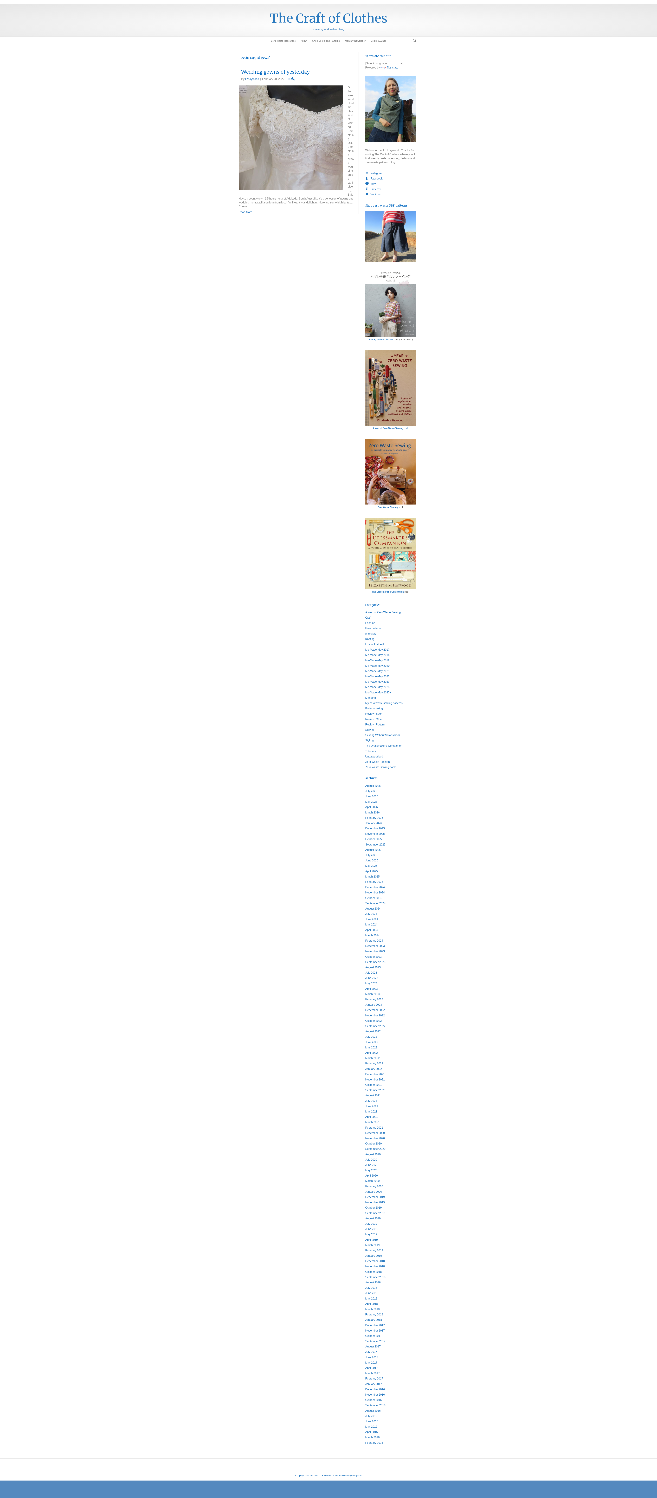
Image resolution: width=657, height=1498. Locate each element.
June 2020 (371, 1165)
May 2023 (371, 983)
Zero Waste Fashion (377, 761)
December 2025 (375, 828)
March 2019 (372, 1245)
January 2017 (373, 1384)
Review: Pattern (375, 724)
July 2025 (371, 855)
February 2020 (374, 1186)
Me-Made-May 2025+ (378, 692)
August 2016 (373, 1410)
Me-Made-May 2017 (377, 649)
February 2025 (374, 881)
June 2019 (371, 1229)
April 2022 (371, 1052)
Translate (392, 67)
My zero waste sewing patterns (384, 703)
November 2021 (375, 1079)
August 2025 (373, 849)
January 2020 (373, 1191)
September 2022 (375, 1026)
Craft (368, 617)
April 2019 (371, 1239)
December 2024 (375, 887)
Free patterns (373, 628)
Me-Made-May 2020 (377, 665)
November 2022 (375, 1015)
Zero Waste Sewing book (380, 767)
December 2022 (375, 1010)
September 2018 (375, 1277)
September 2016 (375, 1405)
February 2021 (374, 1127)
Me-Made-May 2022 (377, 676)
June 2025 (371, 860)
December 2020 (375, 1133)
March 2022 (372, 1058)
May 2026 (371, 801)
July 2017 (371, 1351)
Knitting (370, 639)
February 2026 (374, 817)
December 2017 (375, 1325)
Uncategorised (374, 756)
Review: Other (374, 719)
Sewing (370, 729)
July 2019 (371, 1223)
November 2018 (375, 1266)
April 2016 (371, 1432)
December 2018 (375, 1261)
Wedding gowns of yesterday (275, 71)
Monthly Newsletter (355, 40)
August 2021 (373, 1095)
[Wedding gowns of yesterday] (291, 137)
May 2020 (371, 1170)
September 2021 (375, 1090)
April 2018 (371, 1303)
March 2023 (372, 994)
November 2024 (375, 892)
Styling (369, 740)
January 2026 (373, 823)
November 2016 (375, 1394)
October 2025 (373, 839)
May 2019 (371, 1234)
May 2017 (371, 1362)
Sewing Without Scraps (380, 339)
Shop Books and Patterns (326, 40)
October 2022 (373, 1020)
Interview (370, 633)
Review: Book (373, 713)
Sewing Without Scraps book (382, 735)
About (304, 40)
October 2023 (373, 956)
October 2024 (373, 898)
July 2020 (371, 1159)
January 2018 (373, 1319)
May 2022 (371, 1047)
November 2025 (375, 833)
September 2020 (375, 1148)
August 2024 (373, 908)
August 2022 (373, 1031)
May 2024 (371, 924)
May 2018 (371, 1298)
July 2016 (371, 1416)
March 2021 (372, 1122)
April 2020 (371, 1175)
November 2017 (375, 1330)
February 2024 (374, 940)
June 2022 (371, 1042)
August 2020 (373, 1154)
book (390, 428)
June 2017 (371, 1357)
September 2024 (375, 903)
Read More (245, 212)
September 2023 (375, 962)
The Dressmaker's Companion (388, 592)
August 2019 (373, 1218)
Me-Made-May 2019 (377, 660)
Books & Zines (378, 40)
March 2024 (372, 935)
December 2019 (375, 1197)
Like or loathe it (374, 644)
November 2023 (375, 951)
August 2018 (373, 1282)
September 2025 (375, 844)
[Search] (413, 41)
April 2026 (371, 807)
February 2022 (374, 1063)
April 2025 (371, 871)
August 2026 (373, 785)
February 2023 (374, 999)
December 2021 (375, 1074)
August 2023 (373, 967)
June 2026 (371, 796)
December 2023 (375, 945)
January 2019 (373, 1255)
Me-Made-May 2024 (377, 687)
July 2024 (371, 913)
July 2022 (371, 1036)
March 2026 (372, 812)
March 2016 (372, 1437)
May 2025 (371, 865)
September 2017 (375, 1341)
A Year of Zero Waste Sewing (383, 612)
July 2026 (371, 791)
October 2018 (373, 1271)
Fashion (370, 622)
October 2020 (373, 1143)
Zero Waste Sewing (388, 507)
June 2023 (371, 978)
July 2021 (371, 1100)
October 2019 (373, 1207)
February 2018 (374, 1314)
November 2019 (375, 1202)
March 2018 (372, 1309)
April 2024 (371, 930)
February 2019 (374, 1250)
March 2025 (372, 876)
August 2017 (373, 1346)
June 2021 (371, 1106)
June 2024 (371, 919)
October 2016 (373, 1399)
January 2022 (373, 1068)
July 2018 (371, 1287)
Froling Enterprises (353, 1475)
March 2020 (372, 1180)
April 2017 (371, 1367)
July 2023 (371, 972)
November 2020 (375, 1138)
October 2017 (373, 1335)
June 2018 (371, 1293)
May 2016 (371, 1426)
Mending (370, 697)
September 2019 (375, 1213)
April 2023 (371, 988)
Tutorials (370, 751)
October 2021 (373, 1084)
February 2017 (374, 1378)
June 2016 (371, 1421)
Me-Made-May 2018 (377, 655)
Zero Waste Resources (283, 40)
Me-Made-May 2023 (377, 681)
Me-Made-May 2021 (377, 671)
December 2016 (375, 1389)
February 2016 (374, 1442)
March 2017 (372, 1373)
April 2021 (371, 1116)
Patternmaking (374, 708)
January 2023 (373, 1004)
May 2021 (371, 1111)
